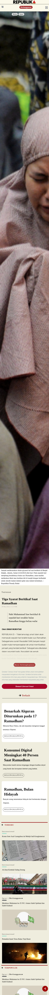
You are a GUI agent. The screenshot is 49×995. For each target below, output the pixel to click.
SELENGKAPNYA (13, 736)
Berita (15, 14)
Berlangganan (26, 7)
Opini (21, 14)
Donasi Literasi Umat (24, 686)
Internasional (8, 831)
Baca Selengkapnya (24, 665)
